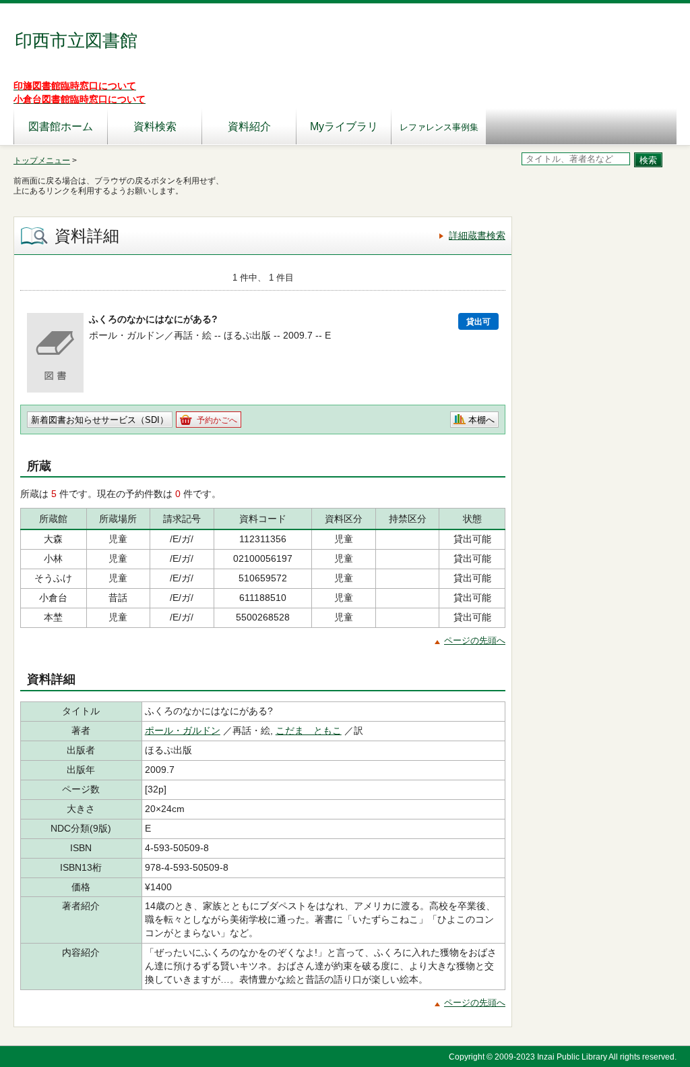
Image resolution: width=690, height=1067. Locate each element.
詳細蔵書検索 (477, 235)
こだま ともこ (309, 730)
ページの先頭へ (474, 640)
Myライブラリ (344, 126)
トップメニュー (41, 160)
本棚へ (481, 420)
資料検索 (155, 126)
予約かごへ (217, 420)
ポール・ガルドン (182, 730)
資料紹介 (249, 126)
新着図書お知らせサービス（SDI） (99, 420)
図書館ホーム (60, 126)
